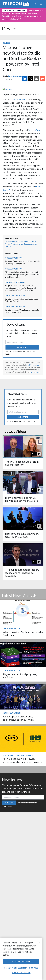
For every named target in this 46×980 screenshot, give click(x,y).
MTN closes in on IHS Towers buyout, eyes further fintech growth (22, 760)
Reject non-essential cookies (21, 968)
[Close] (39, 942)
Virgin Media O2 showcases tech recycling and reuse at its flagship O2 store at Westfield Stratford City (20, 287)
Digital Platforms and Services (18, 755)
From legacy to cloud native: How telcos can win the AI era (21, 499)
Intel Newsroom (15, 76)
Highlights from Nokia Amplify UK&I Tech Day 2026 (22, 535)
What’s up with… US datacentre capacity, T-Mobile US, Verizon (22, 311)
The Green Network (15, 282)
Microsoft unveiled (18, 99)
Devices (10, 28)
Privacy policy (31, 421)
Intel (34, 241)
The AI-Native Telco (15, 295)
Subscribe (22, 347)
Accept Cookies (21, 961)
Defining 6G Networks (14, 241)
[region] (21, 959)
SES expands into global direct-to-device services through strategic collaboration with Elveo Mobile (22, 274)
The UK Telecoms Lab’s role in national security (22, 463)
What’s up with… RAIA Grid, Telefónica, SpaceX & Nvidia (18, 718)
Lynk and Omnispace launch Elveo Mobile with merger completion (22, 262)
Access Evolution (14, 258)
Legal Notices (34, 372)
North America (17, 244)
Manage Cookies (21, 973)
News (7, 244)
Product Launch (30, 244)
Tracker (8, 246)
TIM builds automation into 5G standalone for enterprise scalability (22, 572)
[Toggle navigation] (41, 4)
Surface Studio (35, 130)
